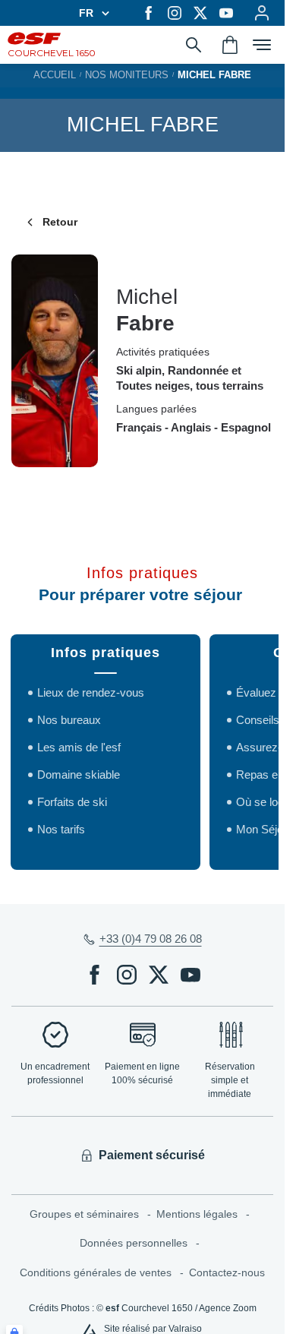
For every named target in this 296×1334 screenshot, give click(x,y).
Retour (60, 222)
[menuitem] (93, 1214)
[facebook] (149, 13)
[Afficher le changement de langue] (103, 13)
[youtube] (226, 13)
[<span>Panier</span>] (230, 44)
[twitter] (200, 13)
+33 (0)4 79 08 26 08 (150, 938)
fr (86, 13)
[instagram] (174, 13)
